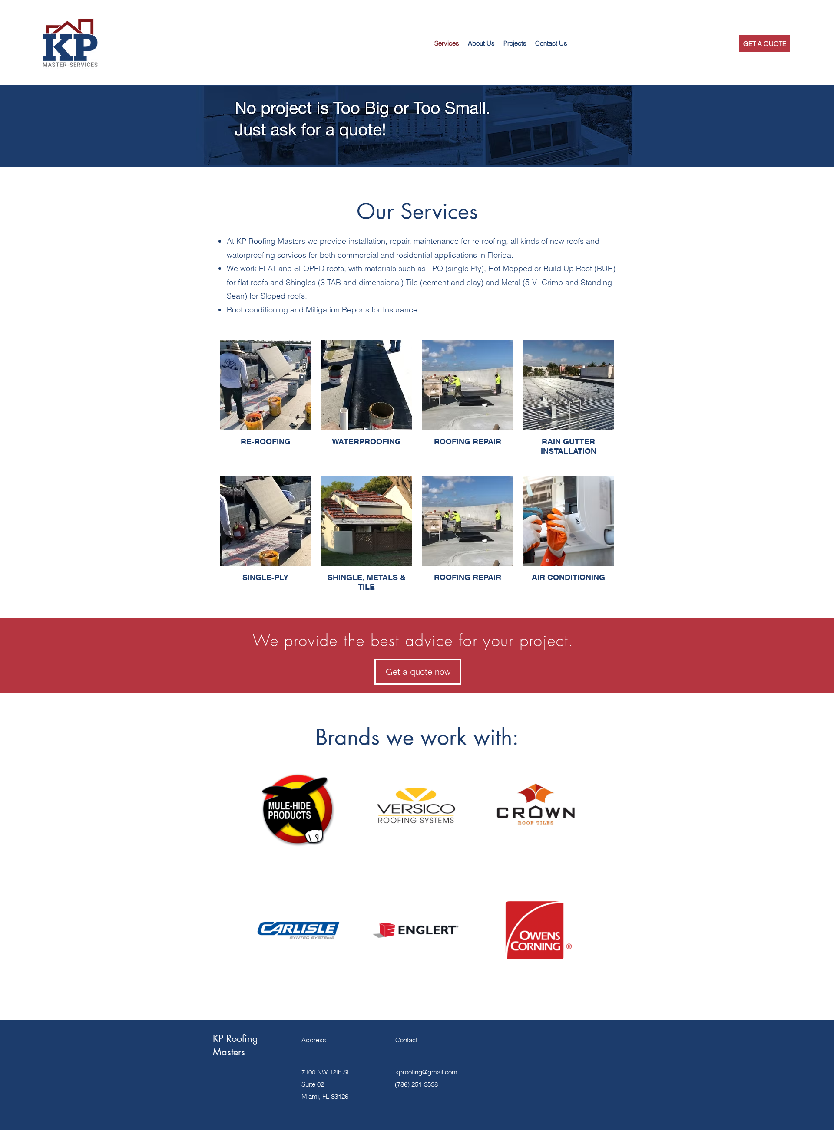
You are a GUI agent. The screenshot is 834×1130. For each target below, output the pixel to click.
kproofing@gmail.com (426, 1072)
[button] (551, 43)
